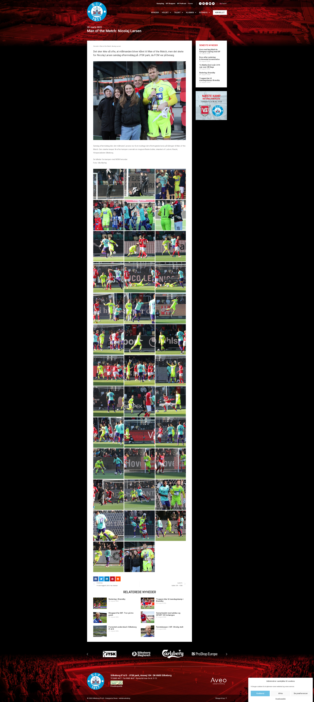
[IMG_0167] (139, 215)
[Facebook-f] (200, 3)
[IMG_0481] (108, 308)
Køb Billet (220, 12)
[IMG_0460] (170, 277)
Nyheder (155, 12)
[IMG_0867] (108, 432)
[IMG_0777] (139, 339)
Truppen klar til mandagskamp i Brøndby (169, 600)
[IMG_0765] (108, 339)
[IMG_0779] (170, 339)
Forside (95, 46)
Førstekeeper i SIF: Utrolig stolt (169, 627)
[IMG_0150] (108, 215)
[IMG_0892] (170, 432)
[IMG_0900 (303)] (139, 526)
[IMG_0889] (139, 432)
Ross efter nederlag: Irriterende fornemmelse (209, 58)
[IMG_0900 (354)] (108, 557)
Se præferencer (301, 693)
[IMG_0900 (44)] (139, 463)
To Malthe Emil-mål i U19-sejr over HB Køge (209, 66)
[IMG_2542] (139, 557)
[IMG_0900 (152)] (139, 494)
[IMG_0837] (139, 401)
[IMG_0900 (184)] (170, 494)
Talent (177, 12)
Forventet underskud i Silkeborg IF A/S (123, 628)
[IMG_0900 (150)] (108, 494)
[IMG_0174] (170, 215)
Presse (190, 3)
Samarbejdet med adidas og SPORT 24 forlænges (168, 614)
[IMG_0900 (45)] (170, 463)
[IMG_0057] (139, 184)
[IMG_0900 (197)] (108, 526)
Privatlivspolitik (280, 699)
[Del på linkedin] (106, 578)
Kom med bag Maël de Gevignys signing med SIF (209, 51)
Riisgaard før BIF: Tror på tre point (121, 614)
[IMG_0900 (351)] (170, 526)
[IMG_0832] (108, 401)
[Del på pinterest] (112, 578)
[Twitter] (213, 3)
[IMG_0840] (170, 401)
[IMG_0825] (170, 370)
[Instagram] (206, 3)
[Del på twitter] (101, 578)
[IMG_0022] (108, 184)
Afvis (280, 693)
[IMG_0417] (170, 246)
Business (203, 12)
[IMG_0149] (170, 184)
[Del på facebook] (95, 578)
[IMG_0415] (139, 246)
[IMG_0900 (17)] (108, 463)
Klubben (190, 12)
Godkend (260, 693)
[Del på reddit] (118, 578)
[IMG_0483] (139, 308)
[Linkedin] (203, 3)
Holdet (165, 12)
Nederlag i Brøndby (117, 599)
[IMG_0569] (170, 308)
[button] (87, 654)
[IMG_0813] (139, 370)
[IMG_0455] (108, 277)
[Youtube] (210, 3)
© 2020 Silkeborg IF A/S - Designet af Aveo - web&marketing (108, 698)
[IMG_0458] (139, 277)
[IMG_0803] (108, 370)
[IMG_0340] (108, 246)
